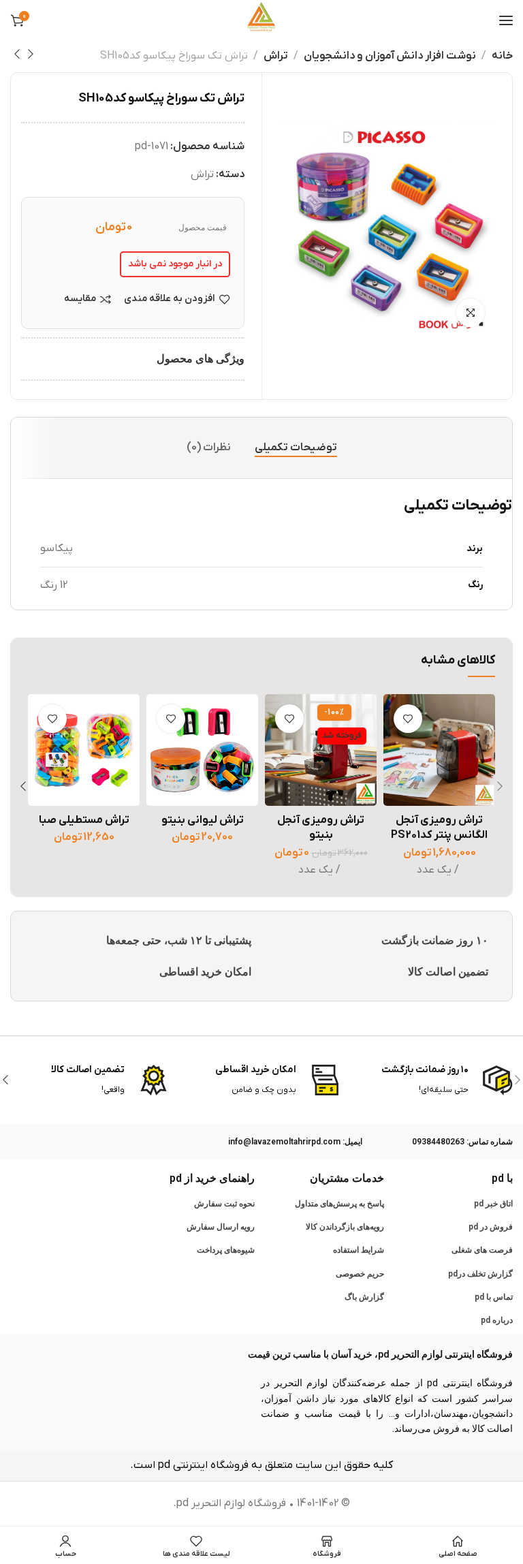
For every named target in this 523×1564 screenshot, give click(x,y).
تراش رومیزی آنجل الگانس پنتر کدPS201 (439, 827)
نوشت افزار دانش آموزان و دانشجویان (390, 56)
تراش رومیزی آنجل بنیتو (320, 827)
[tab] (295, 448)
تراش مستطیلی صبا (84, 820)
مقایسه (80, 299)
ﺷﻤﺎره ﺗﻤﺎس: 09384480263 (462, 1141)
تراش (276, 56)
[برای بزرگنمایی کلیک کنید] (470, 312)
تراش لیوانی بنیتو (202, 820)
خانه (502, 56)
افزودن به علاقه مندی (169, 299)
